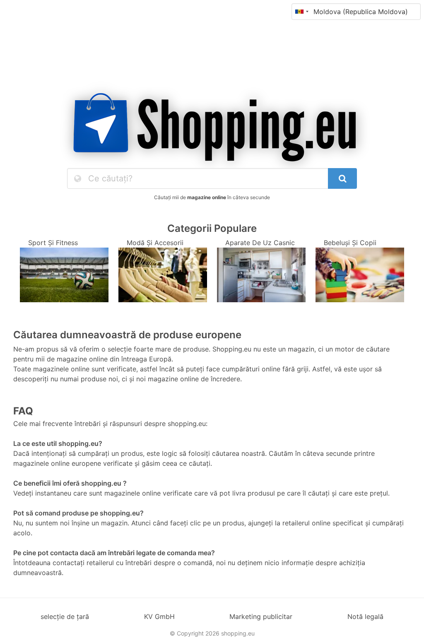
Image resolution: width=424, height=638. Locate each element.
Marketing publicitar (260, 616)
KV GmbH (159, 616)
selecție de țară (65, 616)
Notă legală (365, 616)
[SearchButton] (342, 178)
